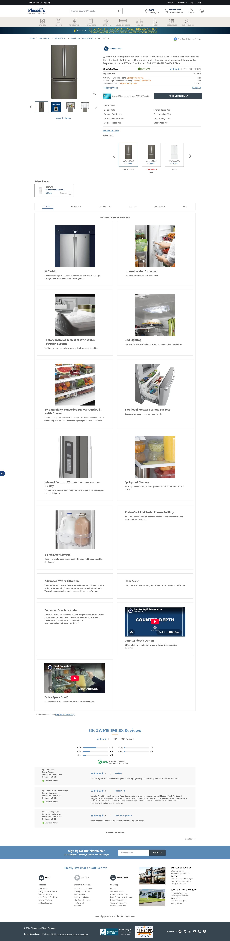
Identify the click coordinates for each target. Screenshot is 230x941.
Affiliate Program (45, 903)
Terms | (32, 934)
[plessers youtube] (194, 931)
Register (157, 853)
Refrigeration (45, 38)
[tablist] (115, 207)
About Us (170, 2)
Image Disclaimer (63, 118)
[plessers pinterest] (204, 931)
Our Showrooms (116, 891)
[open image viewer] (94, 93)
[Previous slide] (114, 156)
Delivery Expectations (118, 900)
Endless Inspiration (81, 897)
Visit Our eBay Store (118, 905)
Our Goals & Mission (82, 900)
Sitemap (77, 905)
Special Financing (45, 900)
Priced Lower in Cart (178, 96)
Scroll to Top (190, 839)
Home (32, 38)
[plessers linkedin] (189, 931)
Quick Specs (109, 105)
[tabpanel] (115, 462)
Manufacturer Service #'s (48, 897)
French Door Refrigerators (81, 38)
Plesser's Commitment (83, 888)
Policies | (46, 934)
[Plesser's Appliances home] (36, 11)
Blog (191, 2)
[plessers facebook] (179, 931)
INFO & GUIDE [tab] (159, 206)
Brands (113, 888)
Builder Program (45, 894)
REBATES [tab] (133, 206)
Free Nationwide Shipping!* (40, 2)
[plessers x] (184, 931)
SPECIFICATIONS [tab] (105, 206)
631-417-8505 (176, 898)
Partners (181, 2)
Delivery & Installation (119, 894)
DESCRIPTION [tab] (75, 206)
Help (199, 2)
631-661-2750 (176, 876)
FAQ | (53, 934)
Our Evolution (79, 894)
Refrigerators (60, 38)
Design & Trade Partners (48, 891)
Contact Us (43, 888)
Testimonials (79, 903)
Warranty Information (118, 903)
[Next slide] (190, 156)
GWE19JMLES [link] (103, 38)
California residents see (54, 714)
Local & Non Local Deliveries (121, 897)
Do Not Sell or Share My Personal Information (72, 935)
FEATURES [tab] (48, 206)
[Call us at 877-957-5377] (113, 878)
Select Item (64, 193)
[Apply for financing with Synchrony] (115, 30)
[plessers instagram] (199, 931)
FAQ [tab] (184, 206)
